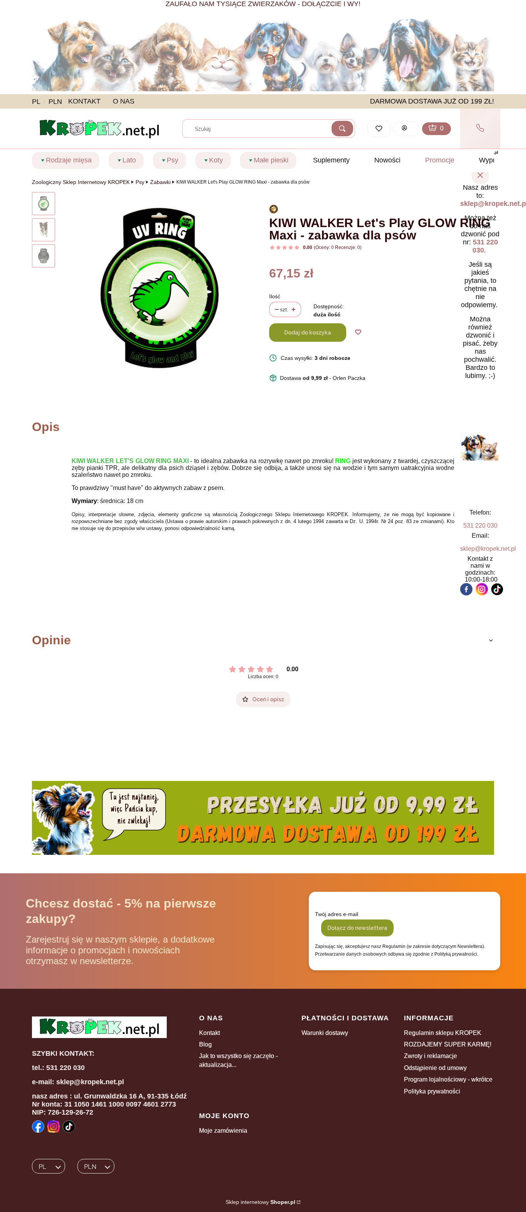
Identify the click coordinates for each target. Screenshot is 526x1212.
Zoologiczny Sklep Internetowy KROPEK (81, 182)
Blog (205, 1044)
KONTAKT (84, 101)
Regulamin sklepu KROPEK (442, 1033)
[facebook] (466, 589)
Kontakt (209, 1033)
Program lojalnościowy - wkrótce (448, 1079)
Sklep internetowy (260, 1202)
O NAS (123, 101)
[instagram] (482, 589)
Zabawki (160, 182)
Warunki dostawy (325, 1033)
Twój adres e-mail (336, 914)
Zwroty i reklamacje (430, 1056)
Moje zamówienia (223, 1130)
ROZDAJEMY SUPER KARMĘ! (447, 1044)
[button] (342, 128)
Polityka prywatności (432, 1091)
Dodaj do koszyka (307, 332)
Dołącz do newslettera (357, 928)
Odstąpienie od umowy (435, 1068)
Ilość (274, 296)
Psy (140, 182)
